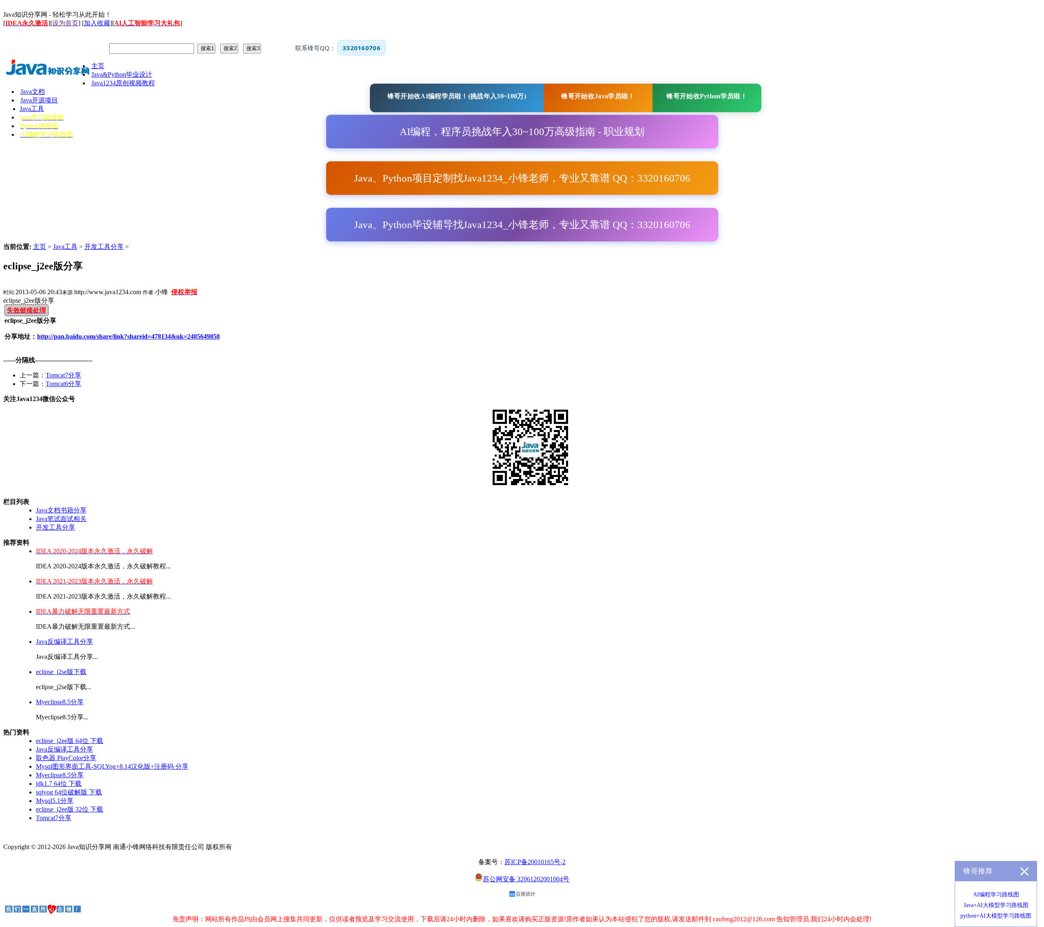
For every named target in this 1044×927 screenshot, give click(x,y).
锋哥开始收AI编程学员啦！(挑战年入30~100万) (456, 96)
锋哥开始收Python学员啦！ (706, 96)
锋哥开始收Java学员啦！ (598, 96)
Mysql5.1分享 (54, 800)
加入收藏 (97, 23)
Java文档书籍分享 (61, 510)
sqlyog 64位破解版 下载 (69, 792)
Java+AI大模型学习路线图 (996, 905)
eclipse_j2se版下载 (61, 671)
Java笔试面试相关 (61, 518)
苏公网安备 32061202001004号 (526, 879)
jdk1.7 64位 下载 (59, 783)
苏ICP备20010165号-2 (535, 861)
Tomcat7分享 (63, 375)
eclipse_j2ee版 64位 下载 (69, 740)
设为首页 (65, 23)
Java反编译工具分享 (64, 641)
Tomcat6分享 (63, 383)
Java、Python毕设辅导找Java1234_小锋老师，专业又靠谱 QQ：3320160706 (522, 224)
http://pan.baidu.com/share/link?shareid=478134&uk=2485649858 (128, 336)
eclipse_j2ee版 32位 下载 (69, 809)
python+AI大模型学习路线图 (995, 916)
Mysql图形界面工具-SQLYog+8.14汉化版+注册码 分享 (112, 766)
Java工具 (65, 246)
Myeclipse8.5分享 (60, 702)
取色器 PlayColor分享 (66, 757)
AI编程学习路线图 (996, 895)
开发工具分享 (104, 246)
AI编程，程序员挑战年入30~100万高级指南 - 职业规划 (522, 131)
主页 (39, 246)
